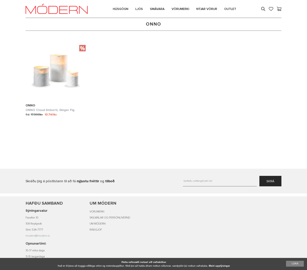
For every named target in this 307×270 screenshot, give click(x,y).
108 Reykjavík (34, 223)
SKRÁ (270, 181)
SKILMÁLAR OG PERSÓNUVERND (110, 217)
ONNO (30, 105)
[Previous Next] (56, 71)
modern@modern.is (38, 235)
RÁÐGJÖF (96, 229)
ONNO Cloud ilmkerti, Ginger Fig (50, 110)
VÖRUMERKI (97, 211)
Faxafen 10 (32, 217)
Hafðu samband (44, 203)
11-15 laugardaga (35, 256)
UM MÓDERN (98, 223)
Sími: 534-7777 (34, 229)
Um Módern (103, 203)
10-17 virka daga (35, 250)
